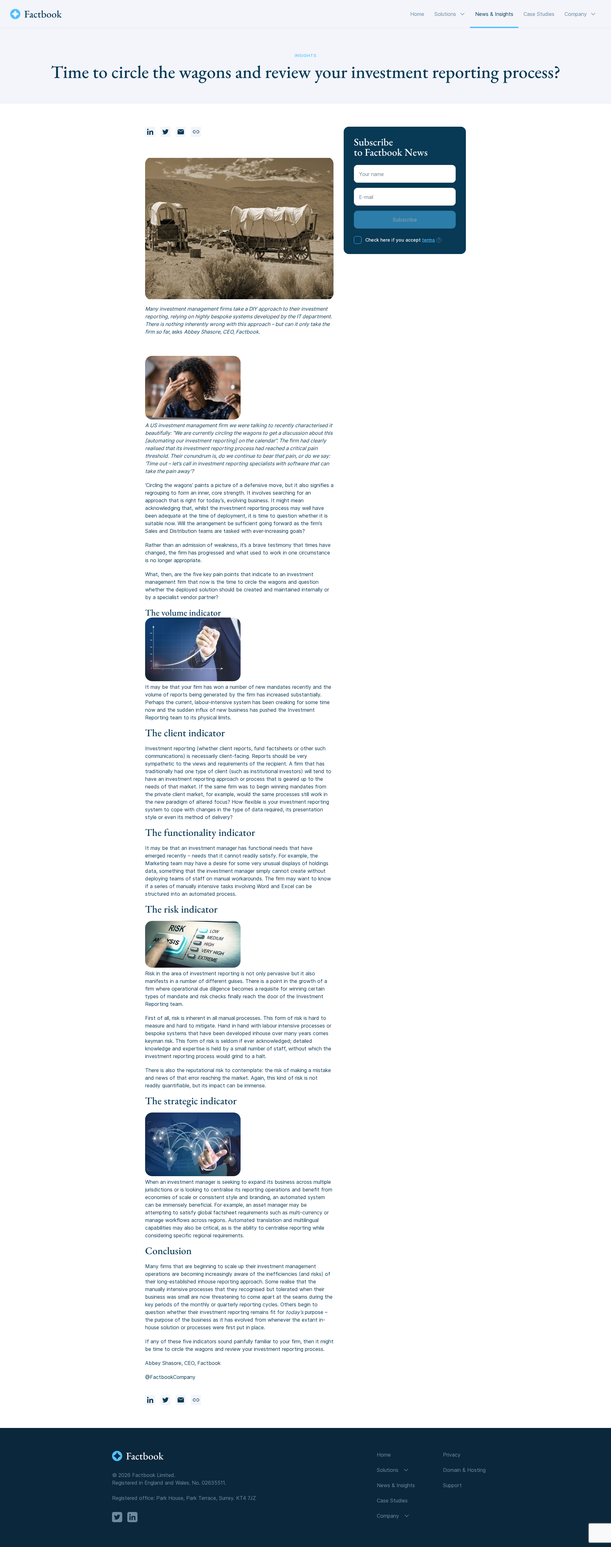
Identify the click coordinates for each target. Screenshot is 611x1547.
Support (452, 1485)
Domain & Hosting (464, 1470)
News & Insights (494, 14)
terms (428, 240)
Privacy (451, 1455)
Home (417, 14)
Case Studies (538, 14)
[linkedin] (150, 132)
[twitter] (165, 132)
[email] (181, 132)
